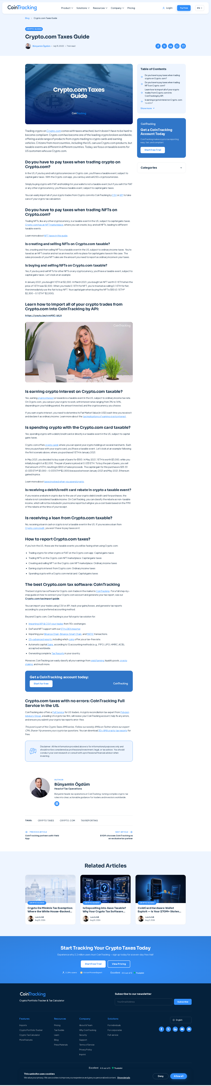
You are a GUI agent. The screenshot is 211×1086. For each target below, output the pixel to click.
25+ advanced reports (40, 639)
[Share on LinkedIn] (170, 46)
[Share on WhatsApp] (177, 46)
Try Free (184, 8)
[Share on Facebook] (158, 46)
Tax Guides (59, 1030)
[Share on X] (164, 46)
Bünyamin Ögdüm (41, 46)
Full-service (113, 1035)
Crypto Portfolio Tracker (31, 1030)
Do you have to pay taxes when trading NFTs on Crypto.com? (162, 84)
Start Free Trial (153, 150)
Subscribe (182, 1002)
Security (83, 1035)
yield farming (97, 660)
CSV (114, 195)
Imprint (82, 1054)
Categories (149, 167)
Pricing (131, 7)
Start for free (41, 683)
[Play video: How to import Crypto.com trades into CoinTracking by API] (79, 352)
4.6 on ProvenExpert (92, 972)
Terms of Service (87, 1044)
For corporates (115, 1030)
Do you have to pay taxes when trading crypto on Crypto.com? (162, 77)
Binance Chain (51, 633)
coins (71, 639)
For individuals (114, 1025)
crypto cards (51, 444)
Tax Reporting (89, 820)
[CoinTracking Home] (22, 8)
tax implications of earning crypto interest (104, 416)
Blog (27, 18)
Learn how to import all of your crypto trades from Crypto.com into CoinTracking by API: (162, 92)
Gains (50, 644)
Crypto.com (54, 130)
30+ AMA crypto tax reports (112, 730)
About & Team (85, 1025)
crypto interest (46, 397)
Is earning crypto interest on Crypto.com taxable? (163, 101)
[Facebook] (161, 1029)
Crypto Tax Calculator (29, 1035)
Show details (123, 1077)
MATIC (90, 633)
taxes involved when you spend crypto (64, 481)
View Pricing (119, 964)
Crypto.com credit (34, 528)
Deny (160, 1076)
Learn (56, 1035)
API (121, 195)
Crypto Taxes (46, 820)
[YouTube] (182, 1029)
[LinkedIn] (56, 803)
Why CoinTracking (87, 1030)
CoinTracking (103, 591)
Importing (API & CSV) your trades (46, 623)
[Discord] (189, 1029)
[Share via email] (183, 46)
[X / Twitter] (168, 1029)
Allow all (178, 1076)
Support (83, 1039)
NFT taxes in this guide (55, 235)
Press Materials (61, 1044)
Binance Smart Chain (71, 633)
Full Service (58, 712)
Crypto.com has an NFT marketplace (44, 224)
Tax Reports (58, 653)
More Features (26, 1039)
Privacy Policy (85, 1049)
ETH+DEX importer (70, 628)
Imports (23, 1025)
